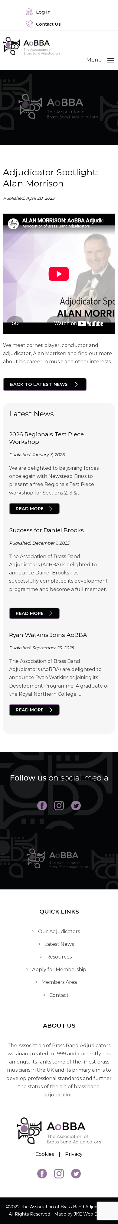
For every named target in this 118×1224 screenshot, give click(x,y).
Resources (59, 957)
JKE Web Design (92, 1214)
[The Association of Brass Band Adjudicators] (32, 54)
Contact (59, 995)
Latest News (59, 944)
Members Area (59, 982)
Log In (42, 12)
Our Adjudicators (59, 931)
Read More (30, 508)
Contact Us (47, 24)
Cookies (44, 1154)
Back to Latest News (39, 384)
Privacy (74, 1154)
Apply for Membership (59, 969)
